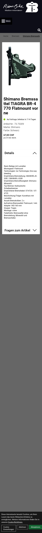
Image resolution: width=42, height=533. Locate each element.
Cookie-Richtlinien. (15, 522)
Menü (8, 21)
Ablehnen (22, 527)
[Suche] (39, 30)
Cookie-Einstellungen (8, 528)
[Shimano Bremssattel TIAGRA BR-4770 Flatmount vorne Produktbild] (21, 66)
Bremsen (15, 36)
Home (5, 36)
